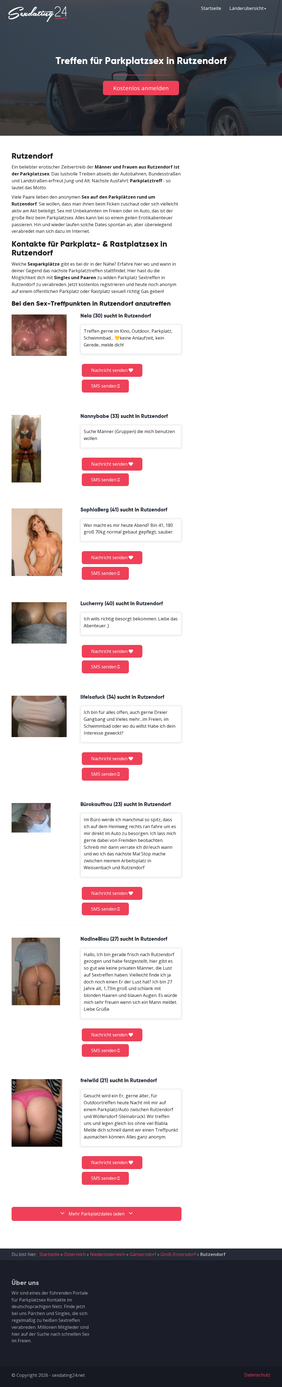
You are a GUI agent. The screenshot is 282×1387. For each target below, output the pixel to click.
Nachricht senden (110, 370)
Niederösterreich (107, 1254)
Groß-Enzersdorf (178, 1254)
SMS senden (104, 386)
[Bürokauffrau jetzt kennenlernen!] (31, 818)
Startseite (211, 8)
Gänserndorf (143, 1254)
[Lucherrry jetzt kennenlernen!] (39, 623)
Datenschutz (257, 1375)
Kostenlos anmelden (141, 88)
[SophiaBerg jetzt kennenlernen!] (37, 542)
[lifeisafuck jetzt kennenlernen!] (39, 716)
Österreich (75, 1254)
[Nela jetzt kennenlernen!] (39, 335)
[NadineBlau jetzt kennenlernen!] (36, 971)
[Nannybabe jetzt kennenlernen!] (26, 448)
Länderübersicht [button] (246, 8)
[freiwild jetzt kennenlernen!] (37, 1113)
